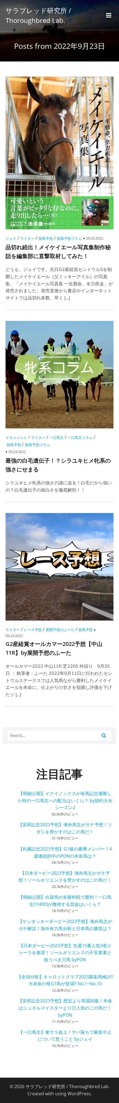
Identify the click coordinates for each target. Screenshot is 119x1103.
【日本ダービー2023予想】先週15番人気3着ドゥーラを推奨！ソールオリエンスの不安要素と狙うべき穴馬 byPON (65, 953)
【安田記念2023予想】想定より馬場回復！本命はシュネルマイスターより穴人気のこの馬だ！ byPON (65, 1008)
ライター (27, 238)
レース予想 (33, 629)
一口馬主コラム (80, 437)
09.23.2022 (94, 238)
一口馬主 (56, 437)
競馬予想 (45, 238)
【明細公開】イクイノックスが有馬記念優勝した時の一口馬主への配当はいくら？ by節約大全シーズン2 (65, 800)
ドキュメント (16, 437)
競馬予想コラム (69, 238)
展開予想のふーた (60, 629)
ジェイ (11, 238)
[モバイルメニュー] (108, 15)
